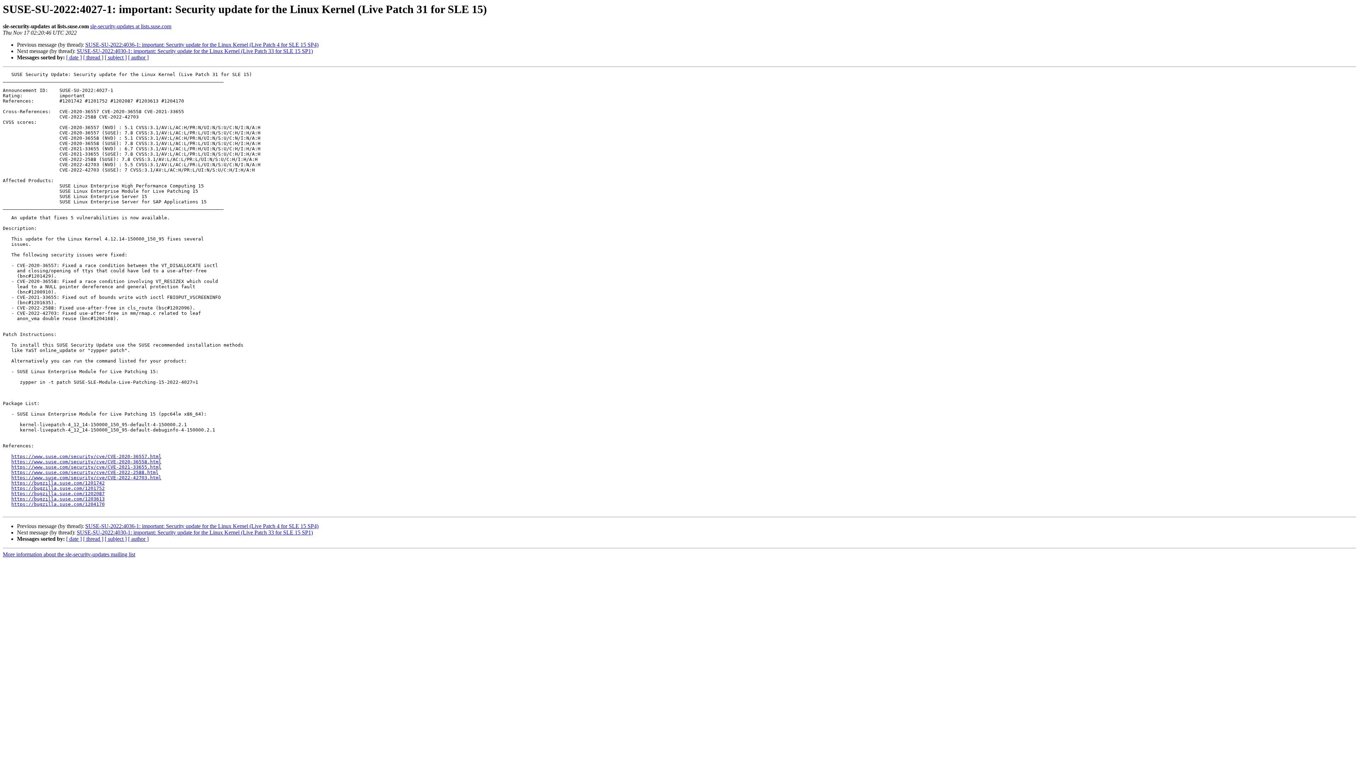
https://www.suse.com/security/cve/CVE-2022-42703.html (86, 477)
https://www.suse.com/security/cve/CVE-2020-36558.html (86, 461)
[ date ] (74, 57)
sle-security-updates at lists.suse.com (130, 26)
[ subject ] (116, 57)
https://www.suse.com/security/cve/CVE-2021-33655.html (86, 467)
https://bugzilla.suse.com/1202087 (58, 493)
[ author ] (138, 57)
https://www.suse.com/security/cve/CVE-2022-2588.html (85, 472)
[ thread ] (93, 57)
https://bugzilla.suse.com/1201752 (58, 488)
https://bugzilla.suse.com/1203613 (58, 499)
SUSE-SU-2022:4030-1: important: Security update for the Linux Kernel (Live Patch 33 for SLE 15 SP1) (195, 51)
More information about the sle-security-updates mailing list (69, 554)
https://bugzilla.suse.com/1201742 (58, 483)
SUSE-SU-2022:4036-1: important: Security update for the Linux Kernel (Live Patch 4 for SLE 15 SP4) (202, 45)
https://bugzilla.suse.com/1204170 (58, 504)
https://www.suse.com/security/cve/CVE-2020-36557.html (86, 456)
